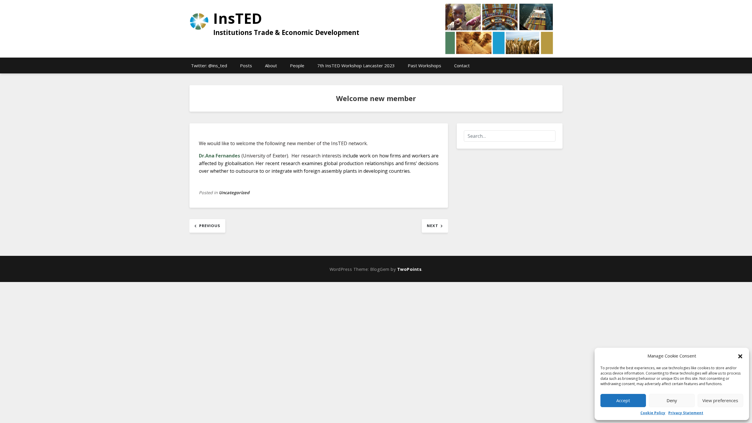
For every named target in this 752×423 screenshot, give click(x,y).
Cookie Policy (652, 412)
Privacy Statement (685, 412)
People (297, 65)
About (271, 65)
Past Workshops (424, 65)
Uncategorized (234, 192)
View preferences (720, 400)
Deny (672, 400)
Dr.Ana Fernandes (219, 155)
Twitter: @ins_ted (209, 65)
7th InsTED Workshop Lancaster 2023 (356, 65)
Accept (623, 400)
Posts (246, 65)
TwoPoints (409, 269)
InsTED (237, 18)
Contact (462, 65)
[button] (740, 356)
